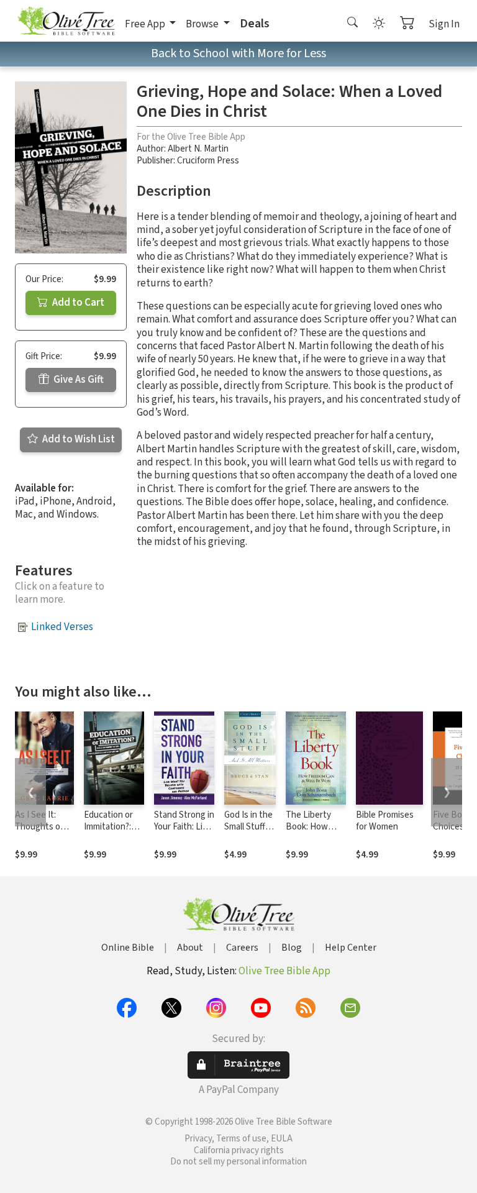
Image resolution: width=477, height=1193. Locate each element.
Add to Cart (77, 302)
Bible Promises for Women (385, 820)
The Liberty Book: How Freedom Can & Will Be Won (315, 832)
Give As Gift (78, 379)
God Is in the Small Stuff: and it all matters (248, 832)
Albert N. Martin (198, 148)
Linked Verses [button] (62, 626)
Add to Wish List (77, 439)
